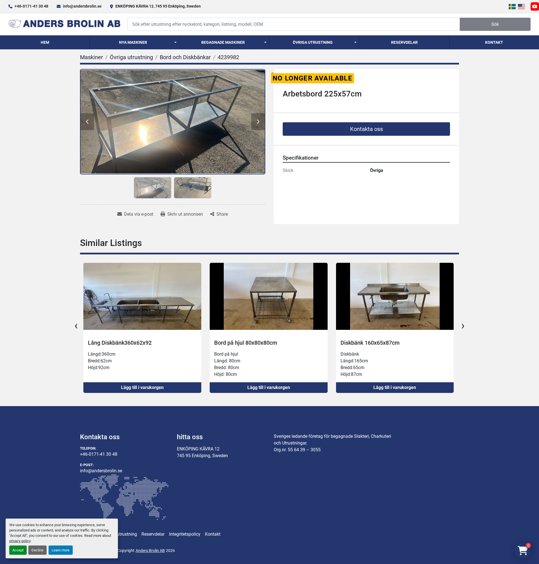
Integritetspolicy (184, 534)
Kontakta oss (366, 129)
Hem (45, 42)
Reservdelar (404, 42)
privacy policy (19, 541)
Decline (37, 550)
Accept (18, 550)
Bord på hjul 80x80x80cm (119, 342)
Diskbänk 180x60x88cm (369, 342)
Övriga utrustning (313, 42)
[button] (134, 42)
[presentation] (76, 325)
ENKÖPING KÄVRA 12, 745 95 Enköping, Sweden (158, 6)
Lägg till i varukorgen (142, 387)
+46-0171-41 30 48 (31, 6)
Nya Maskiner (133, 42)
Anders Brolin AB (150, 550)
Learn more (61, 550)
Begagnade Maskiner (223, 42)
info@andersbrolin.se (82, 6)
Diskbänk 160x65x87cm (243, 342)
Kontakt (494, 42)
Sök (495, 24)
